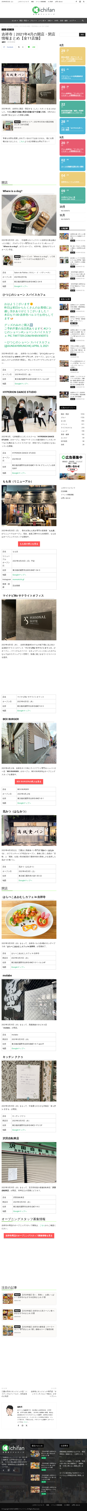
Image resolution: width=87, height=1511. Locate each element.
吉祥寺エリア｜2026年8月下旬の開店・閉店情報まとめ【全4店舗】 (77, 394)
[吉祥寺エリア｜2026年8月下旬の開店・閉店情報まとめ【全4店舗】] (64, 395)
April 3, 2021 (40, 346)
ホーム (4, 26)
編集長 (4, 42)
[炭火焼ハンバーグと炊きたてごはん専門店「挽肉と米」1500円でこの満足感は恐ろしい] (64, 260)
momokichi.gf (18, 579)
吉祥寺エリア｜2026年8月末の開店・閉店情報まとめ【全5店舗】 (77, 307)
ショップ (73, 354)
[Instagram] (80, 1)
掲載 (32, 1)
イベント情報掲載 (41, 1)
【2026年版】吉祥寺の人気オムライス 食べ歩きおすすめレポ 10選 (48, 1465)
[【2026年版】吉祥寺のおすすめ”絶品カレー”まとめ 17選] (64, 286)
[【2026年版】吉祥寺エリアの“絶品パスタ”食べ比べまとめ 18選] (35, 1477)
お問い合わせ (59, 1)
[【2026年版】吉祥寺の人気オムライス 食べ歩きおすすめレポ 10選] (35, 1465)
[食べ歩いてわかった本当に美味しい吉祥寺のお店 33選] (64, 248)
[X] (83, 1)
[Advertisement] (29, 56)
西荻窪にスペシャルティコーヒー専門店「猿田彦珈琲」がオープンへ (77, 319)
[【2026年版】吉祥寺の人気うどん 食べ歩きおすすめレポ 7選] (35, 1453)
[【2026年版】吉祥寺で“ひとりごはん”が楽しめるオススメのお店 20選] (64, 274)
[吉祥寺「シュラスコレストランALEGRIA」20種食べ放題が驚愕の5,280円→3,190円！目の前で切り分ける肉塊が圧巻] (64, 378)
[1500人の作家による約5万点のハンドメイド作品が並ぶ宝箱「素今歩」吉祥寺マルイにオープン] (64, 348)
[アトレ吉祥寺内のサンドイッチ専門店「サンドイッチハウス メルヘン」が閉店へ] (64, 363)
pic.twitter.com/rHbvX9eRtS (28, 335)
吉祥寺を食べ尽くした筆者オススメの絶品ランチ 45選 (77, 236)
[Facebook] (76, 1)
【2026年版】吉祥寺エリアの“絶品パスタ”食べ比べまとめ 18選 (48, 1477)
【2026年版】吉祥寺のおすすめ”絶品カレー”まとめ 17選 (77, 286)
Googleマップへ (21, 286)
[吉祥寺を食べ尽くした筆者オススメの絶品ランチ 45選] (64, 236)
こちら (22, 141)
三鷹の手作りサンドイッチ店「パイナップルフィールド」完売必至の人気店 (14, 1393)
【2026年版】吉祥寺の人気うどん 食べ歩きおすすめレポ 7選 (48, 1453)
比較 (49, 20)
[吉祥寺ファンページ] (43, 10)
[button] (82, 21)
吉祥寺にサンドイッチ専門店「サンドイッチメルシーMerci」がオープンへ (43, 1393)
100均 (56, 20)
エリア (72, 20)
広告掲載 (64, 491)
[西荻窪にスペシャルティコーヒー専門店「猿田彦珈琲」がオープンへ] (64, 319)
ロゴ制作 (50, 1)
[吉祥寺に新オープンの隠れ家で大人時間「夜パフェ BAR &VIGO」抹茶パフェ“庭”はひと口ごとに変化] (64, 332)
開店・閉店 (23, 20)
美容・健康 (64, 20)
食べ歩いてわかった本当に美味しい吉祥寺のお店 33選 (77, 248)
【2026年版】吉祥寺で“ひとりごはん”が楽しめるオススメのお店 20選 (77, 274)
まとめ (14, 20)
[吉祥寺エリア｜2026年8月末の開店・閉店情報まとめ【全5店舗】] (64, 307)
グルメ (32, 20)
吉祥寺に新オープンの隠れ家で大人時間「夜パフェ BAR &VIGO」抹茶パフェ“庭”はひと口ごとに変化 (77, 334)
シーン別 (41, 20)
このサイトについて (23, 1)
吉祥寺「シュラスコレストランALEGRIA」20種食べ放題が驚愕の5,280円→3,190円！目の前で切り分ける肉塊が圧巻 (77, 380)
